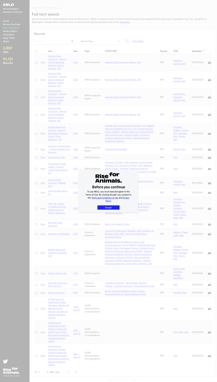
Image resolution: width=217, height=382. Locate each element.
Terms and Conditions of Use (104, 197)
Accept (108, 207)
